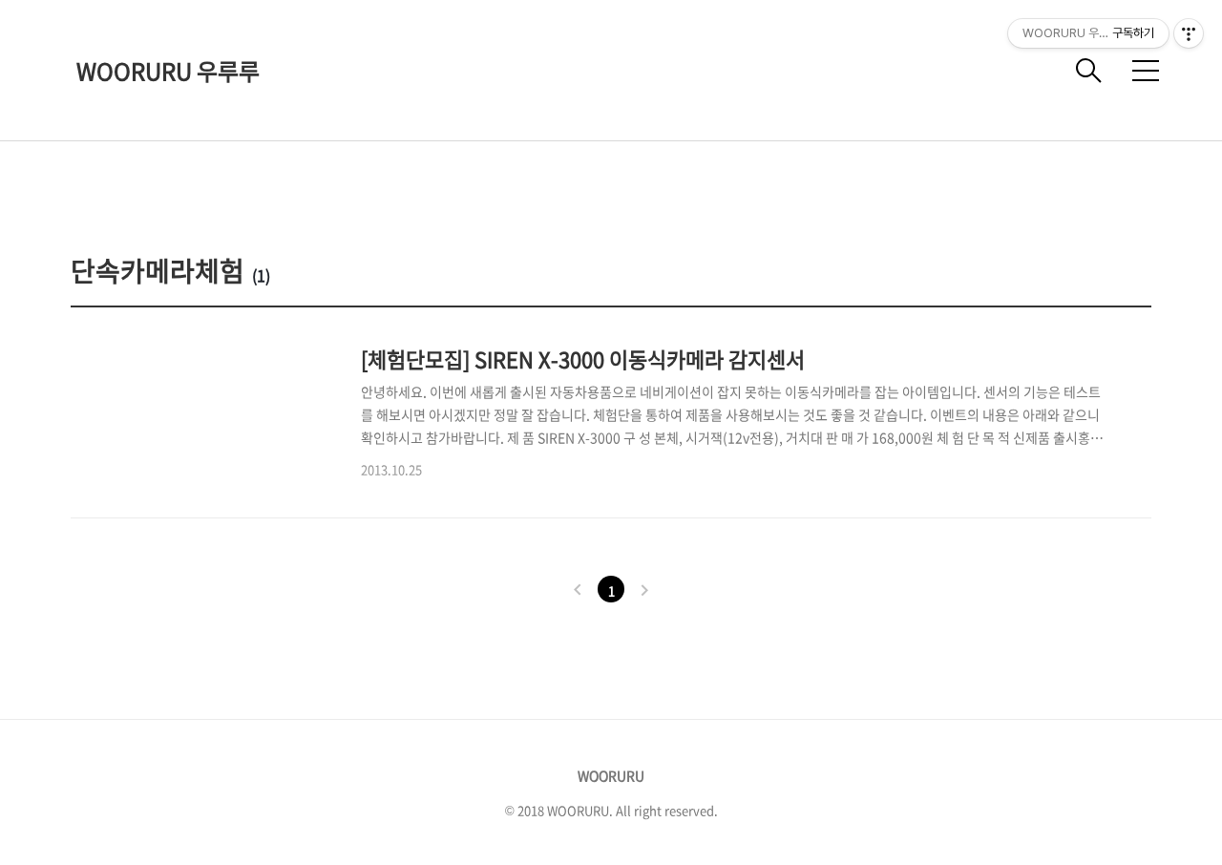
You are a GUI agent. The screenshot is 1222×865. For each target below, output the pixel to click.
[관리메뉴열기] (1188, 33)
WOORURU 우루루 (168, 70)
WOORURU (611, 775)
